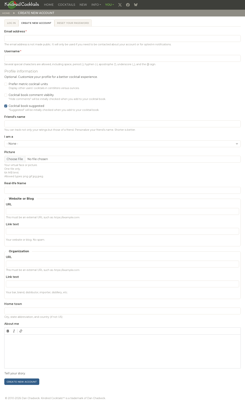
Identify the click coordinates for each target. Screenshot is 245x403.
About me (11, 323)
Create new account (36, 22)
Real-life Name (15, 183)
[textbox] (122, 351)
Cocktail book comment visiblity (31, 95)
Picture (9, 152)
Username (12, 51)
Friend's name (14, 117)
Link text (12, 224)
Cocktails (66, 4)
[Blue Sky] (136, 5)
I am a (8, 136)
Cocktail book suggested (26, 106)
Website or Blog (21, 198)
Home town (13, 304)
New (83, 4)
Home (49, 4)
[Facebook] (128, 5)
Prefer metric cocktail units (28, 84)
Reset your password (73, 22)
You (108, 4)
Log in (11, 22)
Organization (19, 251)
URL (9, 204)
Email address (14, 31)
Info (95, 4)
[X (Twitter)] (120, 5)
